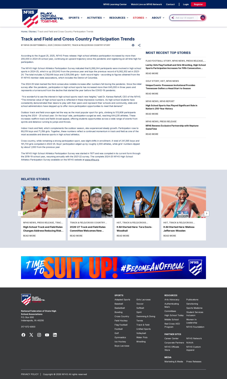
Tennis (139, 320)
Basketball (120, 308)
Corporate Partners (174, 342)
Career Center (171, 338)
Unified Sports (143, 329)
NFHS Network (194, 338)
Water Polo (142, 337)
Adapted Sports (122, 299)
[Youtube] (47, 335)
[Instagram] (39, 335)
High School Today (174, 315)
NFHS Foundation (195, 327)
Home (24, 31)
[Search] (202, 17)
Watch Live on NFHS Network (146, 4)
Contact (170, 4)
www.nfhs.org (92, 159)
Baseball (119, 303)
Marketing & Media (173, 361)
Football (119, 329)
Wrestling (141, 341)
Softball (140, 308)
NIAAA (189, 342)
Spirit (138, 312)
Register (198, 4)
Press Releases (193, 361)
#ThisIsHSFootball (92, 10)
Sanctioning (192, 303)
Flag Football (121, 324)
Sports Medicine (194, 308)
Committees (170, 311)
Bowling (118, 312)
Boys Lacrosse (122, 345)
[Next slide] (206, 213)
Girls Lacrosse (143, 299)
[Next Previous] (20, 213)
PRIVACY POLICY (30, 374)
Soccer (140, 303)
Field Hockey (121, 320)
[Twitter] (31, 335)
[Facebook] (23, 335)
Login (186, 4)
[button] (187, 18)
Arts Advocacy (171, 299)
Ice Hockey (120, 341)
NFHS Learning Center (115, 4)
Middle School (171, 319)
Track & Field (142, 324)
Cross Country (122, 316)
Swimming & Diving (145, 316)
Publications (192, 299)
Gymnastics (120, 337)
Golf (117, 333)
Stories (32, 31)
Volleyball (141, 333)
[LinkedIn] (55, 335)
